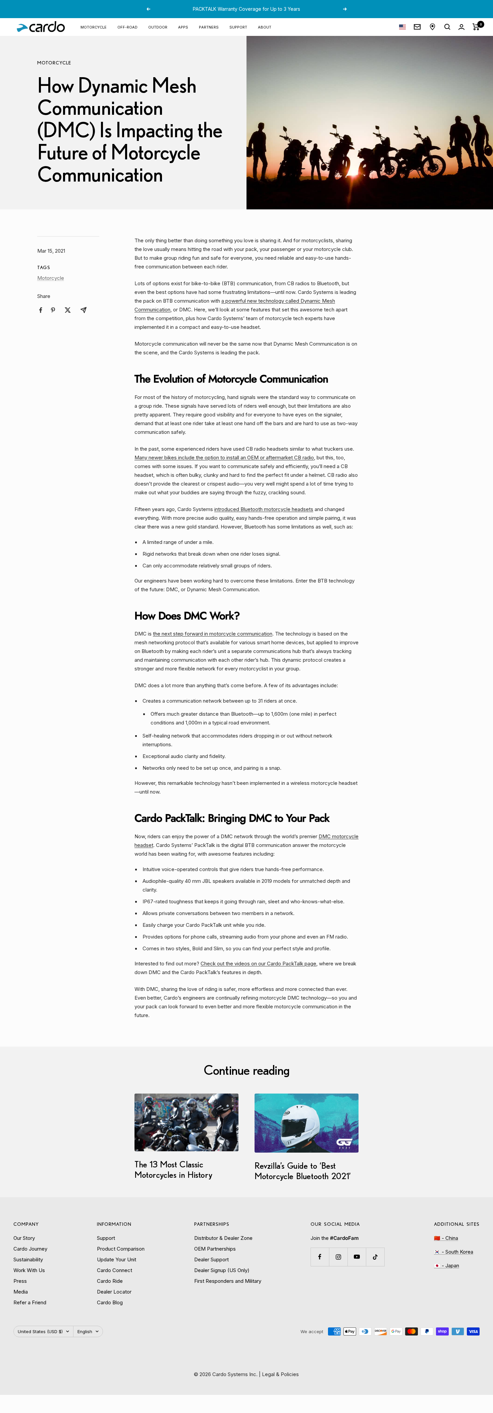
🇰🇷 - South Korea (453, 1252)
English (84, 1331)
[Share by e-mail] (83, 310)
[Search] (447, 27)
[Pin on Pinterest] (53, 310)
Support (238, 26)
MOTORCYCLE (93, 26)
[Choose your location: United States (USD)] (402, 27)
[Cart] (476, 26)
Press (20, 1281)
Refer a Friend (29, 1302)
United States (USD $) (40, 1331)
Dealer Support (211, 1259)
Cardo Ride (110, 1281)
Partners (209, 26)
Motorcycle (54, 62)
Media (20, 1292)
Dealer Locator (114, 1292)
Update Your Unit (116, 1259)
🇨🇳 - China (446, 1238)
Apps (183, 26)
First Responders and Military (227, 1281)
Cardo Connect (114, 1270)
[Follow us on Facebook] (320, 1257)
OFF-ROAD (127, 26)
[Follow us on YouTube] (356, 1257)
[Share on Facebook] (40, 310)
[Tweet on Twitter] (68, 310)
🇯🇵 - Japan (446, 1265)
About (264, 26)
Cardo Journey (30, 1249)
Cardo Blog (110, 1302)
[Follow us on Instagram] (338, 1257)
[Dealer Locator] (432, 26)
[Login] (461, 27)
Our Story (24, 1238)
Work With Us (29, 1270)
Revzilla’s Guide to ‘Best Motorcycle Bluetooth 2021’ (303, 1170)
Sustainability (28, 1259)
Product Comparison (121, 1249)
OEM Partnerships (215, 1249)
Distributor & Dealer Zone (223, 1238)
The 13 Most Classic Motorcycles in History (173, 1169)
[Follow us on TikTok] (375, 1257)
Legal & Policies (280, 1374)
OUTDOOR (157, 26)
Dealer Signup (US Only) (222, 1270)
